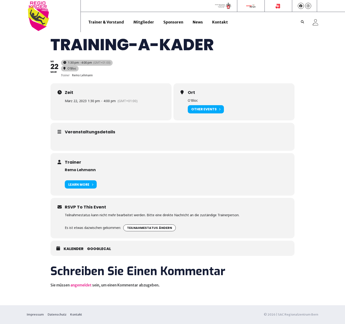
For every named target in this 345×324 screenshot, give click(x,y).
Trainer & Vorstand (106, 22)
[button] (302, 22)
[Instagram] (308, 6)
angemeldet (81, 285)
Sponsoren (173, 22)
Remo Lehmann (80, 170)
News (198, 22)
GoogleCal (99, 249)
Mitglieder (143, 22)
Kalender (74, 249)
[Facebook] (301, 6)
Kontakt (220, 22)
